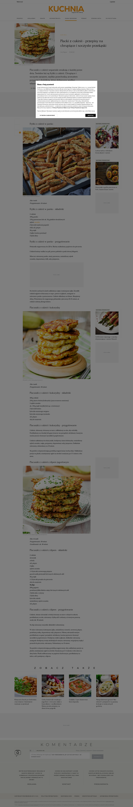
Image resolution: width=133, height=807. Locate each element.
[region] (66, 99)
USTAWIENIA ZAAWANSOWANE (47, 115)
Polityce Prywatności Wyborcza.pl (61, 107)
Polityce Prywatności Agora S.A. (79, 107)
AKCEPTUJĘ (90, 115)
